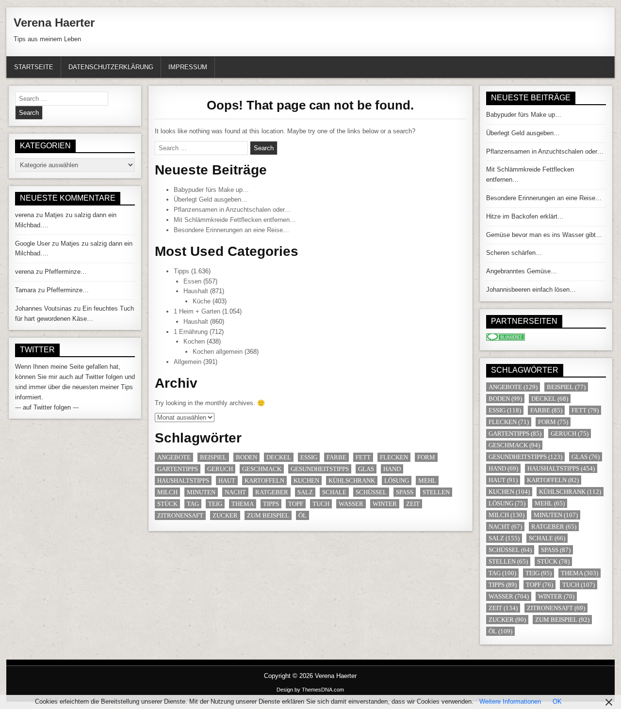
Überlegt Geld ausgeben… (210, 199)
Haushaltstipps (183, 480)
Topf (295, 503)
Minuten (201, 492)
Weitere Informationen (510, 701)
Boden (246, 457)
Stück (167, 503)
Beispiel (213, 457)
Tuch (320, 503)
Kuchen (306, 480)
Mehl (427, 480)
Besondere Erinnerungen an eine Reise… (231, 230)
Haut (226, 480)
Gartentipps (177, 469)
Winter (385, 503)
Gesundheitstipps (320, 469)
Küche (202, 301)
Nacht (235, 492)
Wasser (351, 503)
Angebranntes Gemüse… (521, 271)
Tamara (25, 290)
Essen (192, 281)
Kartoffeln (264, 480)
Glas (366, 469)
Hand (392, 469)
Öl (302, 515)
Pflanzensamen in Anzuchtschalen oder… (232, 209)
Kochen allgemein (218, 351)
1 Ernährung (191, 331)
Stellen (436, 492)
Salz (305, 492)
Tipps (181, 271)
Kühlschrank (351, 480)
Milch (167, 492)
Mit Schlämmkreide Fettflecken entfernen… (235, 219)
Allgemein (187, 361)
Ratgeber (271, 492)
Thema (242, 503)
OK (557, 701)
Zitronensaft (180, 515)
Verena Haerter (54, 22)
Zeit (413, 503)
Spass (404, 492)
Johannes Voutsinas (43, 308)
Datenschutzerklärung (110, 67)
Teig (215, 503)
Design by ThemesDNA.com (310, 690)
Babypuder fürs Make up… (211, 189)
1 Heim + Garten (197, 311)
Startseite (33, 67)
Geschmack (261, 469)
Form (426, 457)
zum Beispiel (268, 515)
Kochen (194, 341)
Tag (193, 503)
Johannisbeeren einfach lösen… (531, 289)
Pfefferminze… (66, 271)
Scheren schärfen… (514, 252)
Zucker (225, 515)
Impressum (187, 67)
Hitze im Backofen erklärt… (525, 216)
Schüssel (371, 492)
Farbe (336, 457)
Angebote (174, 457)
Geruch (220, 469)
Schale (334, 492)
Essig (308, 457)
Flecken (394, 457)
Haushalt (195, 291)
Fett (363, 457)
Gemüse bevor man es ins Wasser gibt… (544, 234)
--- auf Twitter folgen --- (47, 407)
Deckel (278, 457)
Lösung (396, 480)
